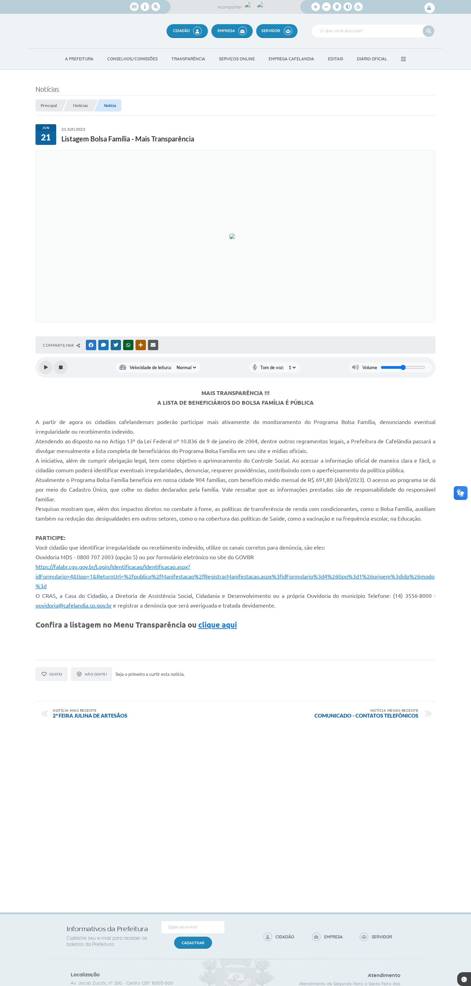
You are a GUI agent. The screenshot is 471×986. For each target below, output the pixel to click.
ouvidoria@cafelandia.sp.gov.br (74, 605)
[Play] (46, 367)
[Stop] (61, 367)
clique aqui (217, 624)
